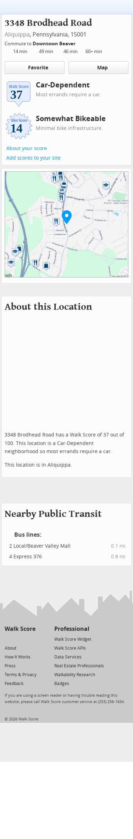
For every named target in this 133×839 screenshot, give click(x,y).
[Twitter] (9, 639)
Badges (61, 683)
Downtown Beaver (55, 43)
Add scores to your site (33, 158)
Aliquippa (17, 34)
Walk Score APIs (70, 648)
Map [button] (102, 68)
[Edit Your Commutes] (80, 42)
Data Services (68, 657)
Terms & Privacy (21, 674)
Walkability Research (74, 674)
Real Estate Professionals (79, 665)
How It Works (18, 657)
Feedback (14, 683)
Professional (71, 629)
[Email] (31, 639)
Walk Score (20, 629)
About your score (26, 148)
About (10, 648)
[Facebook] (20, 639)
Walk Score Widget (72, 639)
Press (10, 665)
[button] (66, 217)
